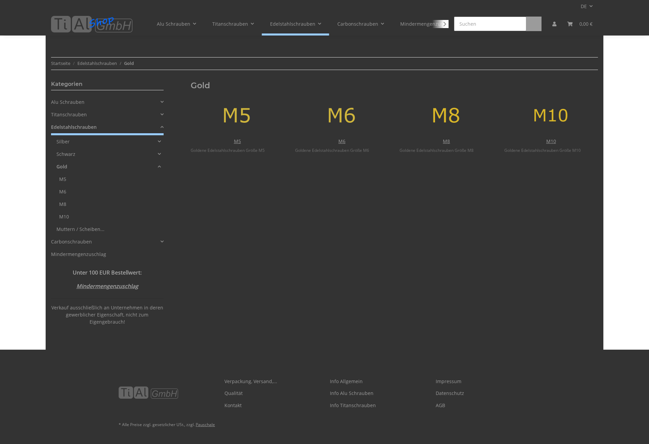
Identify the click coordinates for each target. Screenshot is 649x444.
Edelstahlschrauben (74, 127)
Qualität (233, 393)
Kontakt (233, 405)
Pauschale (205, 424)
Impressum (448, 381)
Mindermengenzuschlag (78, 254)
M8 (446, 141)
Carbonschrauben (71, 241)
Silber (63, 141)
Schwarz (65, 154)
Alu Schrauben (68, 102)
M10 (551, 141)
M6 (341, 141)
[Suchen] (534, 24)
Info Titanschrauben (353, 405)
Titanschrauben (69, 114)
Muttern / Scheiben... (80, 229)
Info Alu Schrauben (352, 393)
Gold (61, 166)
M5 (237, 141)
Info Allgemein (346, 381)
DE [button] (584, 6)
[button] (554, 24)
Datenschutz (450, 393)
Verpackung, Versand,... (250, 381)
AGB (440, 405)
